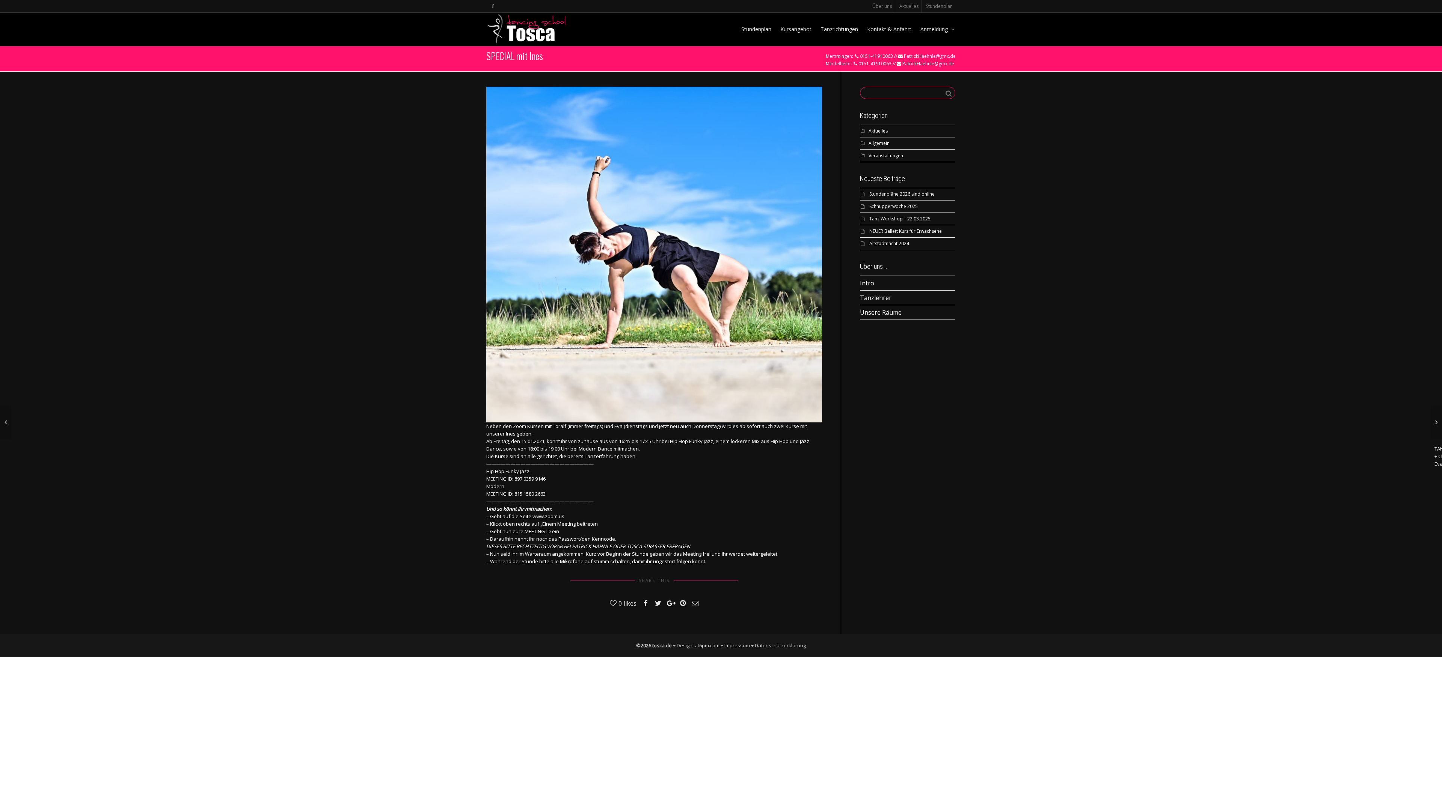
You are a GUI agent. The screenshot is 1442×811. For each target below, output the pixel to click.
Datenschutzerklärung (780, 645)
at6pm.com (707, 645)
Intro (867, 283)
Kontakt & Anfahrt (889, 29)
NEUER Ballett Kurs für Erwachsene (905, 231)
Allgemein (879, 143)
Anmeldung (934, 29)
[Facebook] (493, 6)
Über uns (882, 6)
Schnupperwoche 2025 (893, 206)
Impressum (737, 645)
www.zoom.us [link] (548, 516)
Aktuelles (909, 6)
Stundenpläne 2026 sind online (902, 194)
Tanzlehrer (875, 298)
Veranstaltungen (886, 155)
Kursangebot (796, 29)
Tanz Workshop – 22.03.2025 (900, 219)
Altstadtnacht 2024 (889, 243)
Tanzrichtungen (839, 29)
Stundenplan (939, 6)
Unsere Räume (881, 312)
